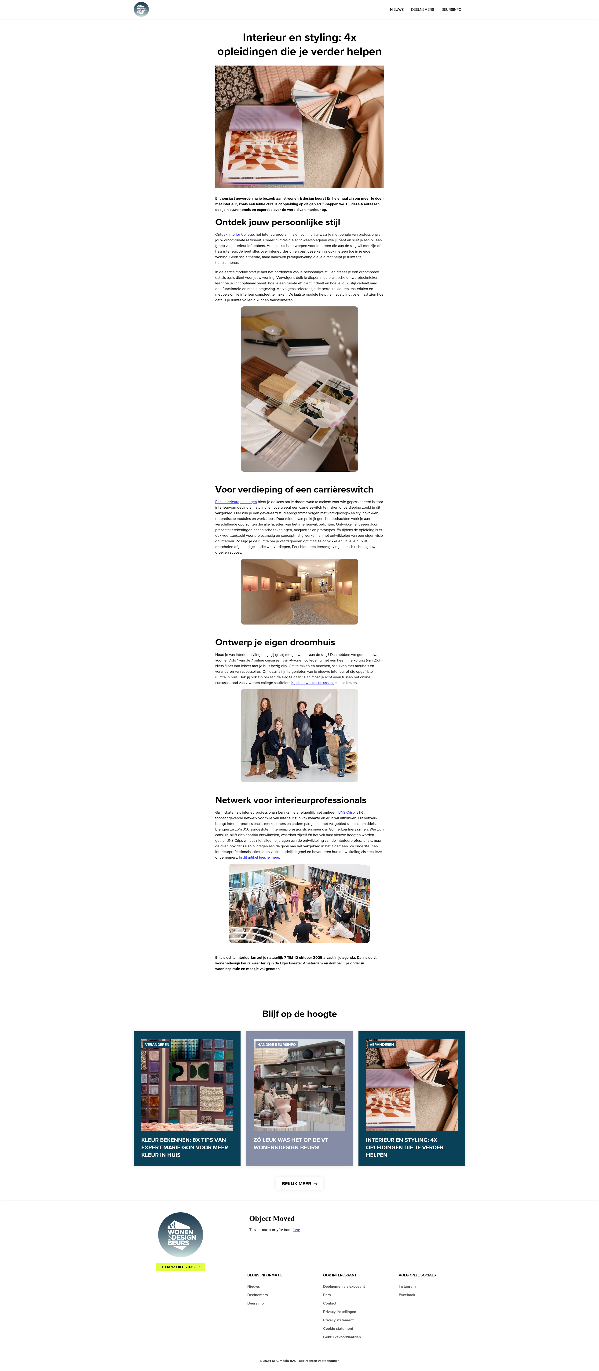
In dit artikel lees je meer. (259, 857)
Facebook (407, 1295)
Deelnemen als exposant (344, 1286)
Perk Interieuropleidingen (236, 502)
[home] (141, 9)
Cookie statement (338, 1328)
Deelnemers (422, 9)
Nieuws (397, 9)
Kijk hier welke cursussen (312, 682)
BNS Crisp (346, 812)
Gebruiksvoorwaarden (342, 1337)
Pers (327, 1295)
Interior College (241, 234)
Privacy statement (338, 1320)
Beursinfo (451, 9)
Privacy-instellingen (339, 1311)
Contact (329, 1303)
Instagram (407, 1286)
